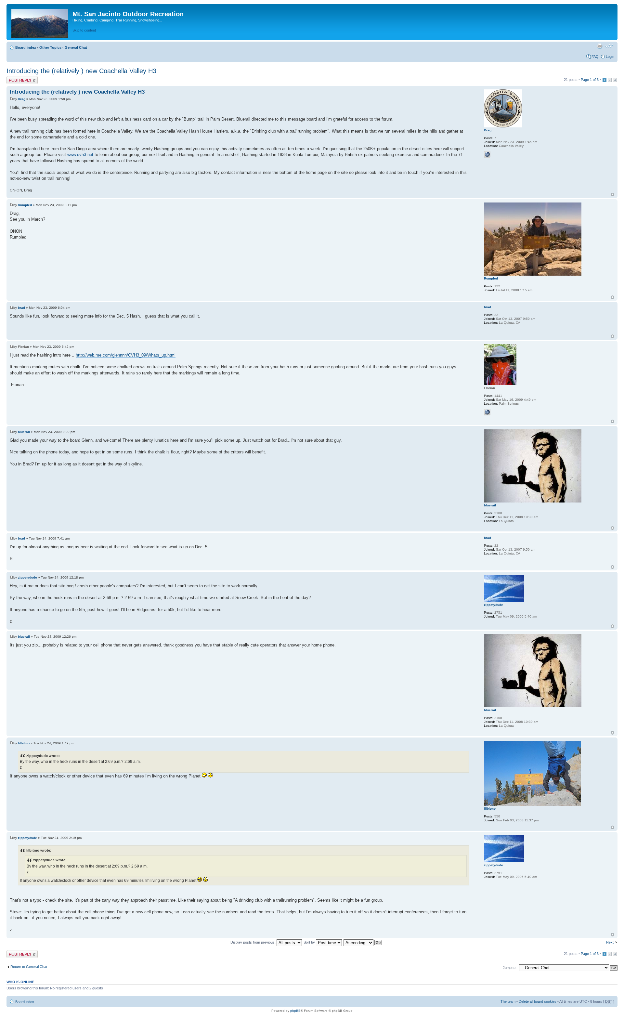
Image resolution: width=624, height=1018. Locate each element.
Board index (25, 47)
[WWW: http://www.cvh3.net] (487, 154)
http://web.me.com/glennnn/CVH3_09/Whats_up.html (126, 355)
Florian (23, 346)
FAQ (595, 57)
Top (612, 194)
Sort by (310, 942)
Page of (590, 80)
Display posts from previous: (253, 942)
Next (610, 942)
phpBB (295, 1010)
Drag (21, 99)
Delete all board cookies (537, 1001)
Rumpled (25, 205)
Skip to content (84, 30)
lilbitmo (24, 743)
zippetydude (27, 577)
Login (610, 57)
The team (507, 1001)
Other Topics (50, 47)
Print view (599, 46)
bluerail (24, 432)
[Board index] (40, 22)
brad (21, 307)
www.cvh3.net (80, 154)
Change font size (609, 46)
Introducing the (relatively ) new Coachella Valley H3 (81, 70)
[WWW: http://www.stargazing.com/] (487, 412)
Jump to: (509, 968)
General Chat (76, 47)
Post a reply (15, 78)
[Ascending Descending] (363, 942)
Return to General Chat (28, 967)
